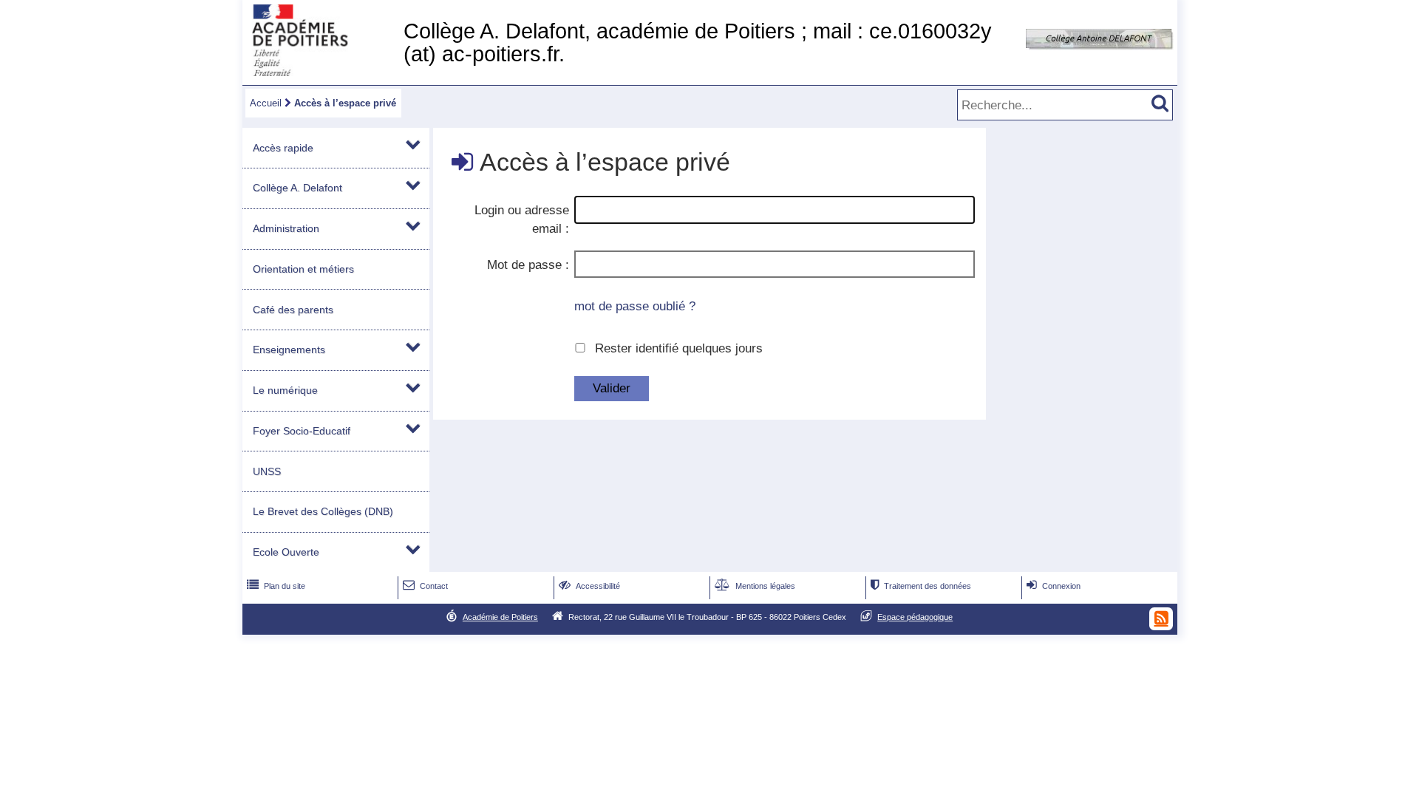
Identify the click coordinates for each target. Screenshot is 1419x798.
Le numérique (285, 390)
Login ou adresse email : (521, 219)
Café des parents (293, 310)
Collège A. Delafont (297, 188)
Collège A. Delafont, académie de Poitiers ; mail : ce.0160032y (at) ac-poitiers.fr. (698, 42)
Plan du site (276, 586)
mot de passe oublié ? (634, 306)
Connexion (1054, 586)
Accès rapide (283, 148)
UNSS (267, 471)
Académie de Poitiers (500, 617)
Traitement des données (921, 586)
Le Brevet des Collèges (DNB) (323, 511)
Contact (425, 586)
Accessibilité (589, 586)
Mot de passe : (528, 265)
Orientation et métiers (303, 269)
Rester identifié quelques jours (679, 348)
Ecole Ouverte (286, 552)
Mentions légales (755, 586)
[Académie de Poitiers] (320, 72)
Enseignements (289, 349)
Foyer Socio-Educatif (301, 431)
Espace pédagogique (915, 617)
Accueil (266, 103)
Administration (286, 228)
